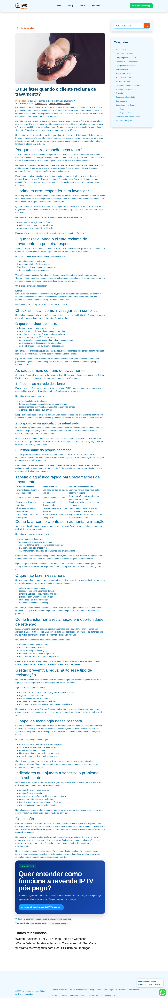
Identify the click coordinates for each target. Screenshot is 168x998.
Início (17, 101)
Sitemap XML (110, 996)
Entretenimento (122, 69)
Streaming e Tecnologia (125, 105)
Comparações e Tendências (126, 58)
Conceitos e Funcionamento (59, 104)
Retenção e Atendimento (125, 89)
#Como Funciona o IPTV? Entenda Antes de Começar (50, 938)
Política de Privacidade (78, 990)
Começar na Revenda (124, 54)
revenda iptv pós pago (30, 991)
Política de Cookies (59, 996)
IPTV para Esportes (123, 77)
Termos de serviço (59, 990)
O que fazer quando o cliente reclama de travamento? (47, 919)
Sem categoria (121, 101)
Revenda (119, 93)
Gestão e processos (123, 73)
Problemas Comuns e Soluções (128, 85)
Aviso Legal (108, 990)
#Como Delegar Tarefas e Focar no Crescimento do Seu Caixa (56, 943)
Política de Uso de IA (59, 923)
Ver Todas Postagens (124, 121)
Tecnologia (120, 109)
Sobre (82, 6)
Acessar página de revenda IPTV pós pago (41, 907)
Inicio (58, 6)
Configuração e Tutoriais (125, 66)
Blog (70, 6)
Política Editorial (38, 923)
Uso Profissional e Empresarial (128, 117)
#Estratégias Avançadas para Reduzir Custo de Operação (52, 948)
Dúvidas (96, 6)
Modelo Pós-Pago (123, 81)
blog (24, 101)
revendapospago (41, 104)
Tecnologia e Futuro (123, 113)
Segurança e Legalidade (125, 97)
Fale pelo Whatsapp (141, 6)
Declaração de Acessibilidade (127, 990)
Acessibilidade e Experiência (127, 50)
